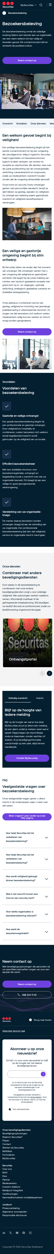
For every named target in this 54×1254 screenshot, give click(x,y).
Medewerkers (9, 1183)
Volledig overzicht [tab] (17, 698)
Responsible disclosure (14, 1215)
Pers (4, 1176)
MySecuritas (8, 1158)
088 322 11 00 (29, 994)
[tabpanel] (27, 736)
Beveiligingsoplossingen (14, 1133)
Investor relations (11, 1186)
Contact (6, 1144)
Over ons (7, 1169)
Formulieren (8, 1154)
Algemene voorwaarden (14, 1211)
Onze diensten (38, 123)
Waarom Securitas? (12, 1137)
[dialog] (27, 60)
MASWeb (7, 1151)
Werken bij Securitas (13, 1147)
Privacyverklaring (11, 1208)
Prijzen (5, 1140)
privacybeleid (35, 1097)
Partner (6, 1179)
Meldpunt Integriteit (12, 1190)
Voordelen (21, 123)
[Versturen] (43, 1074)
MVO (5, 1172)
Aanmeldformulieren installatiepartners (22, 1197)
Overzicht (7, 123)
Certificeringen (10, 1194)
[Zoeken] (41, 5)
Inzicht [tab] (39, 698)
